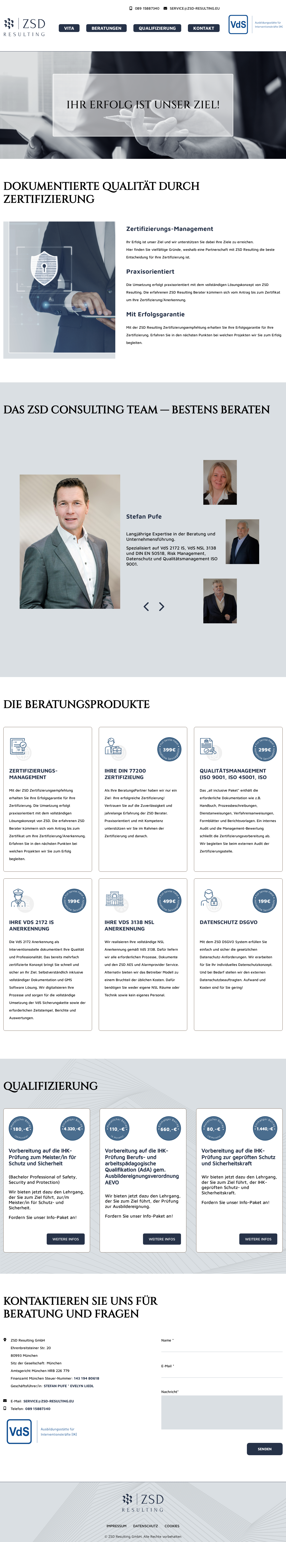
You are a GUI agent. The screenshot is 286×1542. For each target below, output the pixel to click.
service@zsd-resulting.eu (194, 8)
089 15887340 (146, 8)
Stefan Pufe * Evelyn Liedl (69, 1386)
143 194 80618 (86, 1378)
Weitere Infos (66, 1239)
